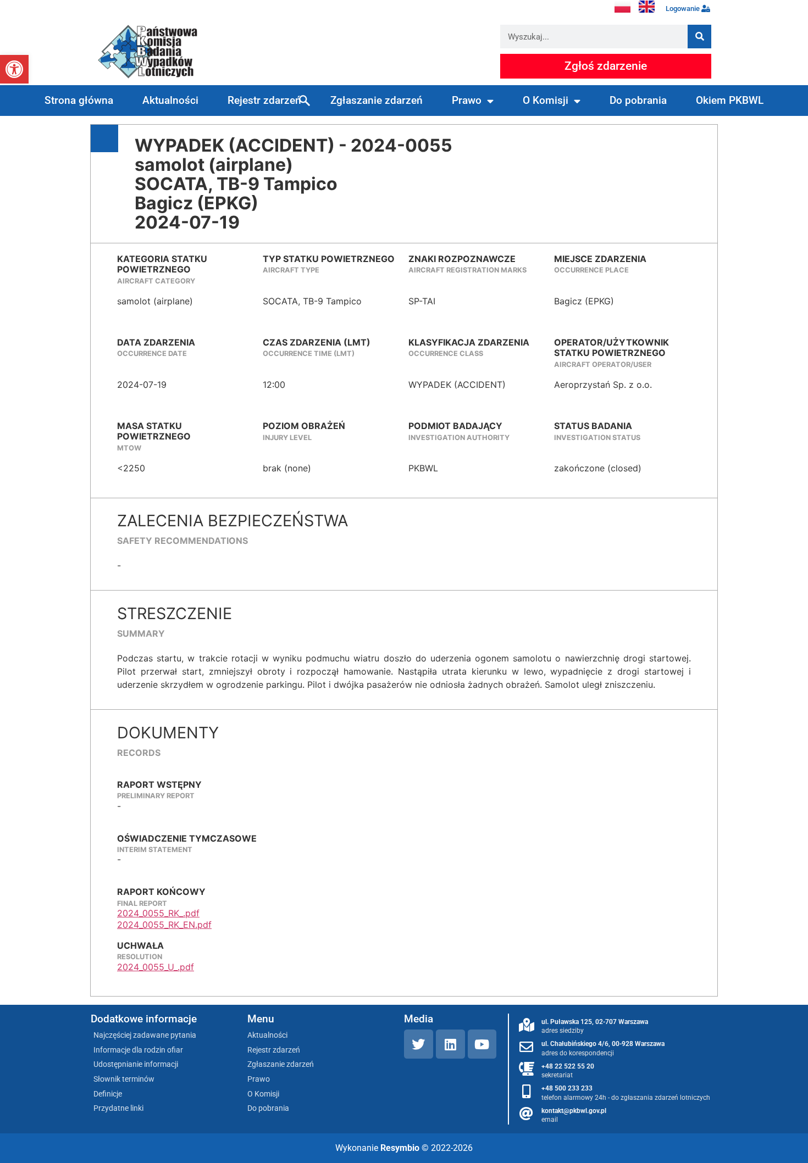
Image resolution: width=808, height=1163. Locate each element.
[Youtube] (482, 1044)
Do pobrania (638, 100)
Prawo (467, 100)
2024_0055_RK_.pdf (158, 913)
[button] (14, 69)
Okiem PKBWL (729, 100)
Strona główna (79, 100)
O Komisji (545, 100)
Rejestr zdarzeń (264, 100)
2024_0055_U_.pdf (155, 966)
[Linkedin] (450, 1044)
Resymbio (399, 1148)
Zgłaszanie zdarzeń (376, 100)
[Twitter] (418, 1044)
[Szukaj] (699, 36)
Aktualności (170, 100)
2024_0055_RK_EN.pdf (164, 924)
